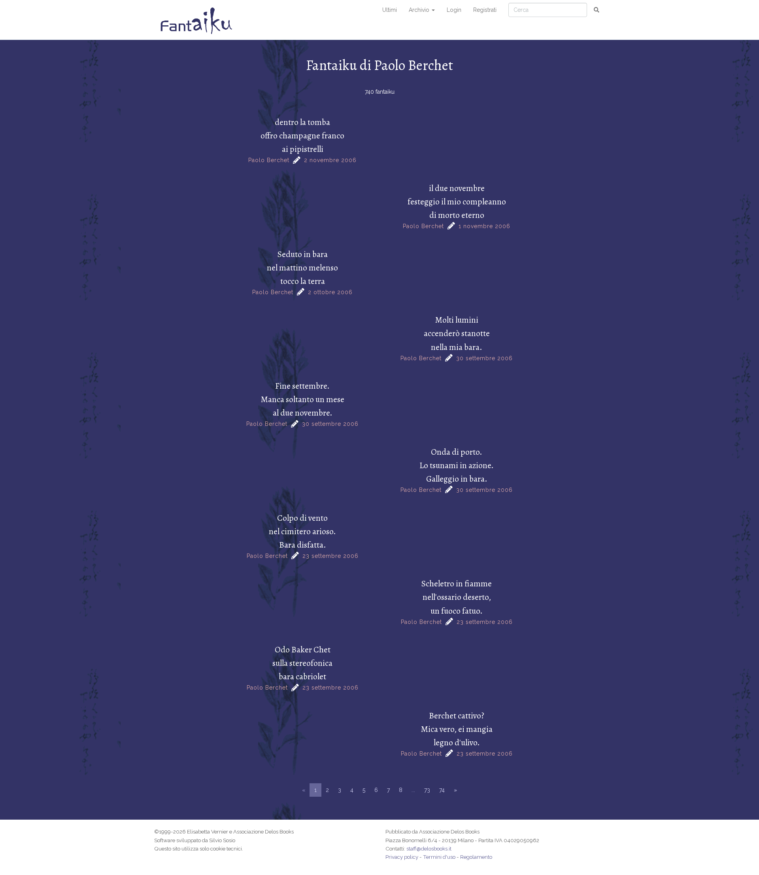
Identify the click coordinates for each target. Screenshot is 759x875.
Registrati (485, 10)
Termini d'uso (439, 857)
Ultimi (389, 10)
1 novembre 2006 (484, 226)
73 (427, 790)
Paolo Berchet (268, 160)
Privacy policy (401, 857)
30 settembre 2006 (484, 358)
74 (442, 790)
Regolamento (476, 857)
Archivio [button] (420, 10)
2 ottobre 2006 (330, 292)
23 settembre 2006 (330, 556)
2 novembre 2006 (330, 160)
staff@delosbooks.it (428, 848)
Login (454, 10)
